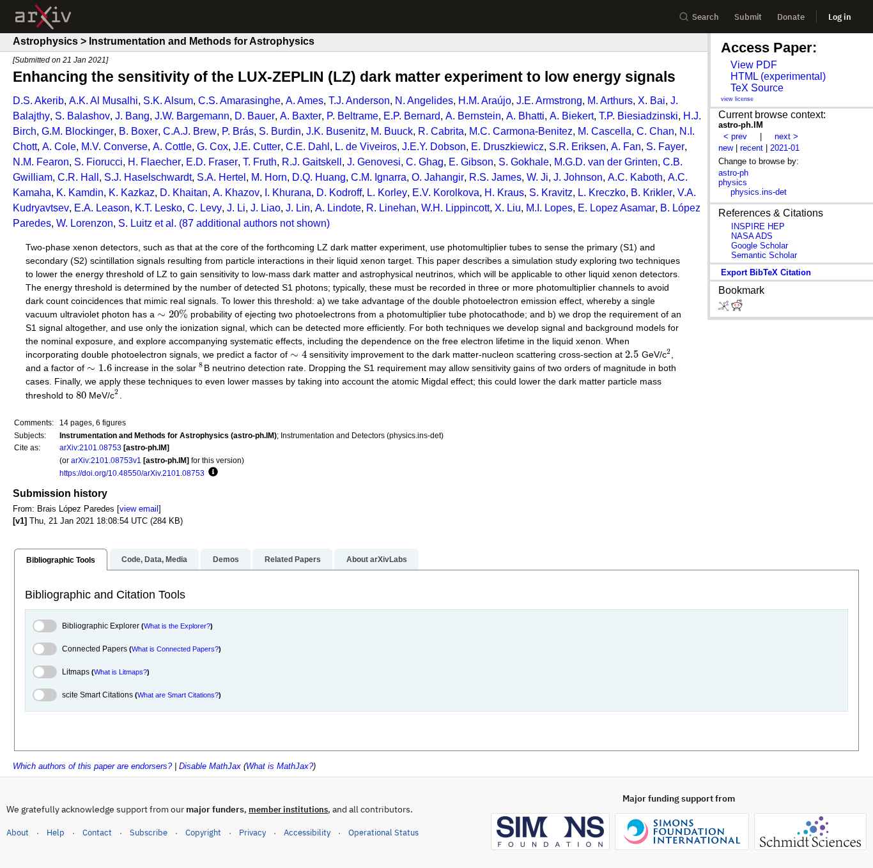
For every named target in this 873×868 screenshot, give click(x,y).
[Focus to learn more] (211, 472)
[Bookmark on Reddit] (737, 308)
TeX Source (757, 87)
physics (732, 182)
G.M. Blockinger (78, 131)
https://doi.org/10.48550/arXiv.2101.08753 (132, 473)
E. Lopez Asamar (616, 207)
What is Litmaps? (120, 672)
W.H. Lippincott (455, 207)
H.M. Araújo (484, 100)
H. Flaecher (154, 161)
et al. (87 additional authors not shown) (242, 223)
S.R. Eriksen (577, 146)
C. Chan (655, 131)
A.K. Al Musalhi (103, 100)
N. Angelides (424, 100)
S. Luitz (135, 223)
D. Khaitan (184, 192)
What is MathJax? (279, 766)
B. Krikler (651, 192)
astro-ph (733, 173)
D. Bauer (255, 115)
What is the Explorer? (177, 626)
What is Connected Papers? (175, 649)
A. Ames (304, 100)
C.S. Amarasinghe (239, 100)
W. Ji (537, 177)
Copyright (203, 832)
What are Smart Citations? (178, 695)
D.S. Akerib (38, 100)
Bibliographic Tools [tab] (60, 560)
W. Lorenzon (84, 223)
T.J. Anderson (359, 100)
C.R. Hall (78, 177)
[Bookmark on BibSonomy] (724, 308)
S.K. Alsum (168, 100)
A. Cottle (172, 146)
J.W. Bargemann (192, 115)
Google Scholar (759, 245)
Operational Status (383, 832)
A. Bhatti (525, 115)
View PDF (753, 64)
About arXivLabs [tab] (376, 559)
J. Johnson (578, 177)
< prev (735, 136)
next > (786, 136)
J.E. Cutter (257, 146)
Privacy (252, 832)
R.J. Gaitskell (312, 161)
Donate (791, 16)
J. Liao (266, 207)
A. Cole (59, 146)
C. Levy (204, 207)
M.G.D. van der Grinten (606, 161)
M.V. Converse (114, 146)
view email (139, 509)
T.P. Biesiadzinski (638, 115)
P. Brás (238, 131)
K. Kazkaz (132, 192)
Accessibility (307, 832)
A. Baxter (300, 115)
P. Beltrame (352, 115)
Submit (748, 16)
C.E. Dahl (308, 146)
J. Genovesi (374, 161)
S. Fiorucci (98, 161)
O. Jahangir (438, 177)
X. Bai (651, 100)
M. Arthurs (610, 100)
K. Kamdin (80, 192)
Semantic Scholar (764, 255)
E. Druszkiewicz (507, 146)
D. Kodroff (339, 192)
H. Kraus (504, 192)
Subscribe (148, 832)
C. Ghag (425, 161)
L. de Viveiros (366, 146)
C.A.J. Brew (190, 131)
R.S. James (495, 177)
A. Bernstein (473, 115)
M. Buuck (392, 131)
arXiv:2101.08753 (90, 447)
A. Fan (626, 146)
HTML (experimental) (778, 76)
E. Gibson (471, 161)
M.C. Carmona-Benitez (521, 131)
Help (56, 832)
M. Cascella (604, 131)
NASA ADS (752, 236)
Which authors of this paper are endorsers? (92, 766)
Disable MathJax (210, 766)
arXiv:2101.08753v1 (106, 460)
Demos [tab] (226, 559)
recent (751, 148)
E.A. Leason (102, 207)
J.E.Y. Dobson (434, 146)
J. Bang (132, 115)
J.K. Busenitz (336, 131)
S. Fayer (665, 146)
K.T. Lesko (158, 207)
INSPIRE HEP (758, 226)
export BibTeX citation (766, 272)
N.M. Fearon (41, 161)
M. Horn (269, 177)
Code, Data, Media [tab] (154, 559)
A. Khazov (236, 192)
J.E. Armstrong (549, 100)
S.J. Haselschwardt (148, 177)
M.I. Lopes (549, 207)
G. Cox (212, 146)
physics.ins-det (758, 192)
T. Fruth (260, 161)
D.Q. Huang (319, 177)
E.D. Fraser (212, 161)
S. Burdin (280, 131)
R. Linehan (391, 207)
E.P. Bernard (411, 115)
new (725, 148)
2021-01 (785, 148)
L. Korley (387, 192)
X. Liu (508, 207)
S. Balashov (82, 115)
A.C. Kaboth (635, 177)
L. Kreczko (602, 192)
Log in (839, 16)
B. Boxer (138, 131)
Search (705, 16)
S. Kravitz (551, 192)
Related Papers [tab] (293, 559)
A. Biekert (572, 115)
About (17, 832)
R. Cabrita (441, 131)
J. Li (236, 207)
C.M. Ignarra (378, 177)
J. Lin (298, 207)
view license (737, 99)
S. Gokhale (523, 161)
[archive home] (43, 16)
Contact (97, 832)
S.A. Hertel (221, 177)
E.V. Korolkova (445, 192)
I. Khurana (288, 192)
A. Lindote (338, 207)
